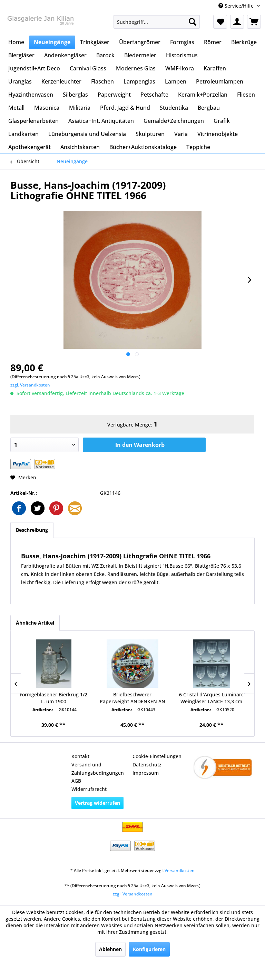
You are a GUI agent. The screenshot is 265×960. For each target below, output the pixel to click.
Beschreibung (32, 530)
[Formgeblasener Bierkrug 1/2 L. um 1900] (53, 663)
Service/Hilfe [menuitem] (239, 5)
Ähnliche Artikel (35, 622)
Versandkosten (180, 870)
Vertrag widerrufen (97, 803)
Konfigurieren (149, 949)
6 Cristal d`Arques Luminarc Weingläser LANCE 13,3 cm (211, 698)
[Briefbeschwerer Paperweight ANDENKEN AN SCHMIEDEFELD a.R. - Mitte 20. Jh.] (132, 663)
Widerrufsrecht (89, 789)
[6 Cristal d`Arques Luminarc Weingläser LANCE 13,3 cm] (211, 663)
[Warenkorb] (254, 22)
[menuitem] (157, 22)
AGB (76, 780)
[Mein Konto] (237, 22)
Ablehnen (110, 949)
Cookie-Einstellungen (156, 756)
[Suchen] (192, 22)
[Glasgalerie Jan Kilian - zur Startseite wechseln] (40, 23)
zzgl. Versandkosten (30, 385)
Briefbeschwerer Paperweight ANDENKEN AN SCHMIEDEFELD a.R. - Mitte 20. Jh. (132, 698)
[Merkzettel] (220, 22)
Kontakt (80, 756)
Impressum (145, 773)
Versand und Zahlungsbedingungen (97, 768)
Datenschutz (146, 764)
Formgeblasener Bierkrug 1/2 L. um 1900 (53, 698)
